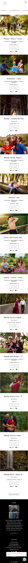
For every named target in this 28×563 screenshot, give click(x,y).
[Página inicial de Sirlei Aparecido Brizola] (4, 3)
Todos (3, 10)
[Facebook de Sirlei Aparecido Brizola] (11, 552)
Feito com (14, 561)
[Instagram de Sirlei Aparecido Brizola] (13, 552)
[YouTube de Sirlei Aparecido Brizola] (16, 552)
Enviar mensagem (15, 544)
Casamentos (15, 10)
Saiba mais (14, 533)
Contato (14, 556)
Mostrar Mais (14, 494)
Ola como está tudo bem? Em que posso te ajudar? (15, 554)
